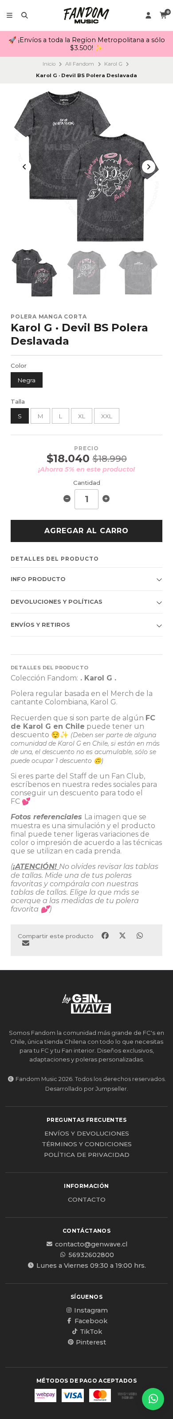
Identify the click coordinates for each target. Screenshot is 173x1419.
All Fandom (79, 64)
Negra (26, 380)
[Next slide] (148, 166)
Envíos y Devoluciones (86, 1134)
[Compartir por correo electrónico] (25, 943)
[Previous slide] (24, 166)
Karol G (113, 64)
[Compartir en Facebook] (105, 935)
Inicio (49, 64)
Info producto (38, 579)
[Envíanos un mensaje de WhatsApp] (153, 1399)
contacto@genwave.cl (91, 1244)
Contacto (87, 1200)
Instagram (91, 1310)
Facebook (91, 1321)
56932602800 (91, 1255)
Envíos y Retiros (40, 624)
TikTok (91, 1332)
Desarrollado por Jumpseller (86, 1088)
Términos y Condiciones (87, 1144)
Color (19, 366)
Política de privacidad (87, 1155)
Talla (18, 402)
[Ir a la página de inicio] (86, 15)
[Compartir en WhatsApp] (139, 935)
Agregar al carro (86, 531)
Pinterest (91, 1342)
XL (81, 416)
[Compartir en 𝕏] (123, 935)
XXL (106, 416)
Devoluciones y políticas (56, 601)
